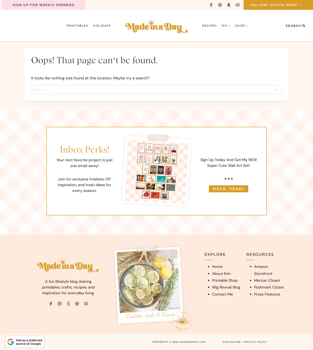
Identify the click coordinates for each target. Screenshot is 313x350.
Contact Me (222, 294)
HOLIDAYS (102, 25)
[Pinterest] (220, 5)
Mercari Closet (267, 280)
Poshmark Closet (269, 287)
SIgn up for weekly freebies (44, 5)
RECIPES (209, 25)
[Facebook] (211, 5)
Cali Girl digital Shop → (276, 5)
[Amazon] (229, 5)
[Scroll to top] (301, 291)
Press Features (267, 294)
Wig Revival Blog (226, 287)
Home (217, 266)
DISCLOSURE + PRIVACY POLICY (245, 341)
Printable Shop (225, 280)
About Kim (221, 273)
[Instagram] (59, 303)
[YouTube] (237, 5)
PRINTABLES (77, 25)
